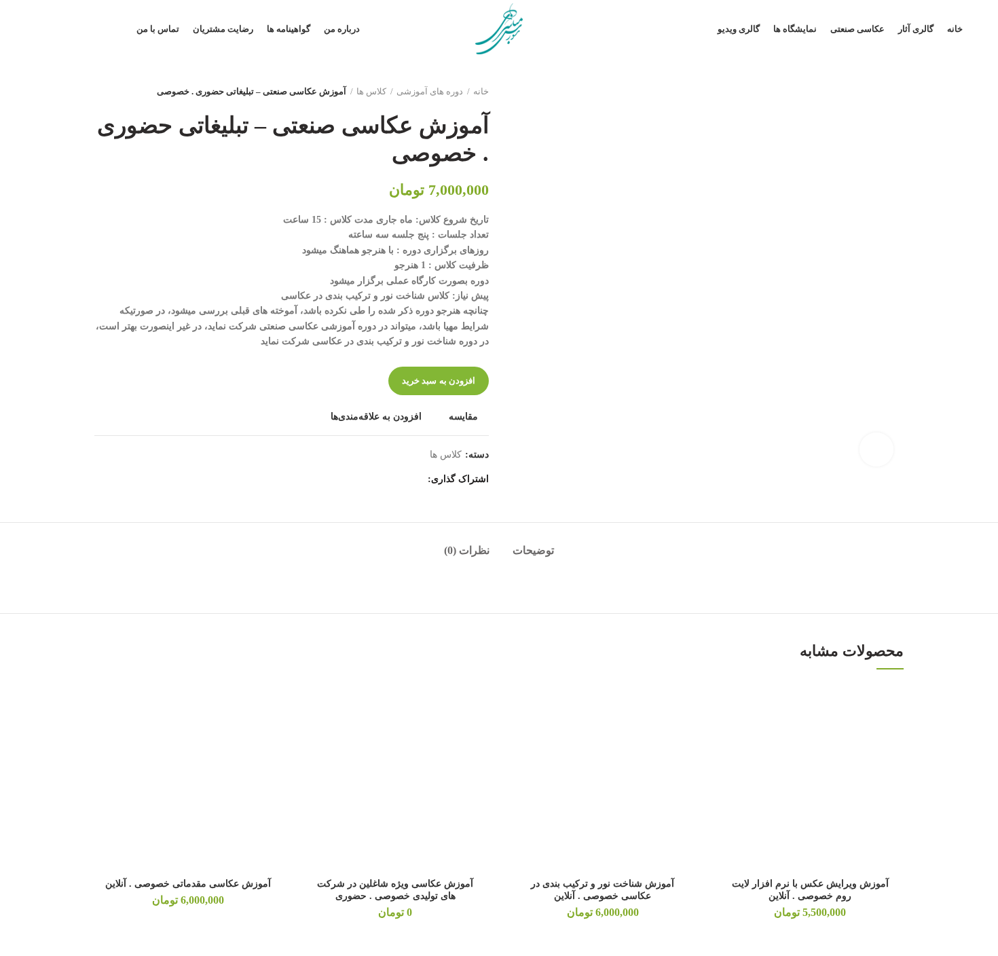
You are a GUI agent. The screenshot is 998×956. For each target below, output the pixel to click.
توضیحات (533, 550)
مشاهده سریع (727, 767)
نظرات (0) (466, 550)
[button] (727, 736)
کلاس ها (371, 91)
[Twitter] (396, 479)
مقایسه (463, 417)
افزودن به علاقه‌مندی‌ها (376, 417)
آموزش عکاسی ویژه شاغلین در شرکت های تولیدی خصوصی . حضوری (395, 890)
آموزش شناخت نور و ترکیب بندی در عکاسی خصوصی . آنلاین (602, 890)
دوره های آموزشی (429, 91)
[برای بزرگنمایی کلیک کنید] (876, 449)
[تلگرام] (345, 479)
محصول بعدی (101, 91)
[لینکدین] (362, 479)
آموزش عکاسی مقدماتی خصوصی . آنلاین (188, 884)
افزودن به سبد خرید (438, 380)
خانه (481, 91)
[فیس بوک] (413, 479)
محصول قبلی (128, 91)
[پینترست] (379, 479)
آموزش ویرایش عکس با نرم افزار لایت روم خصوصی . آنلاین (810, 890)
